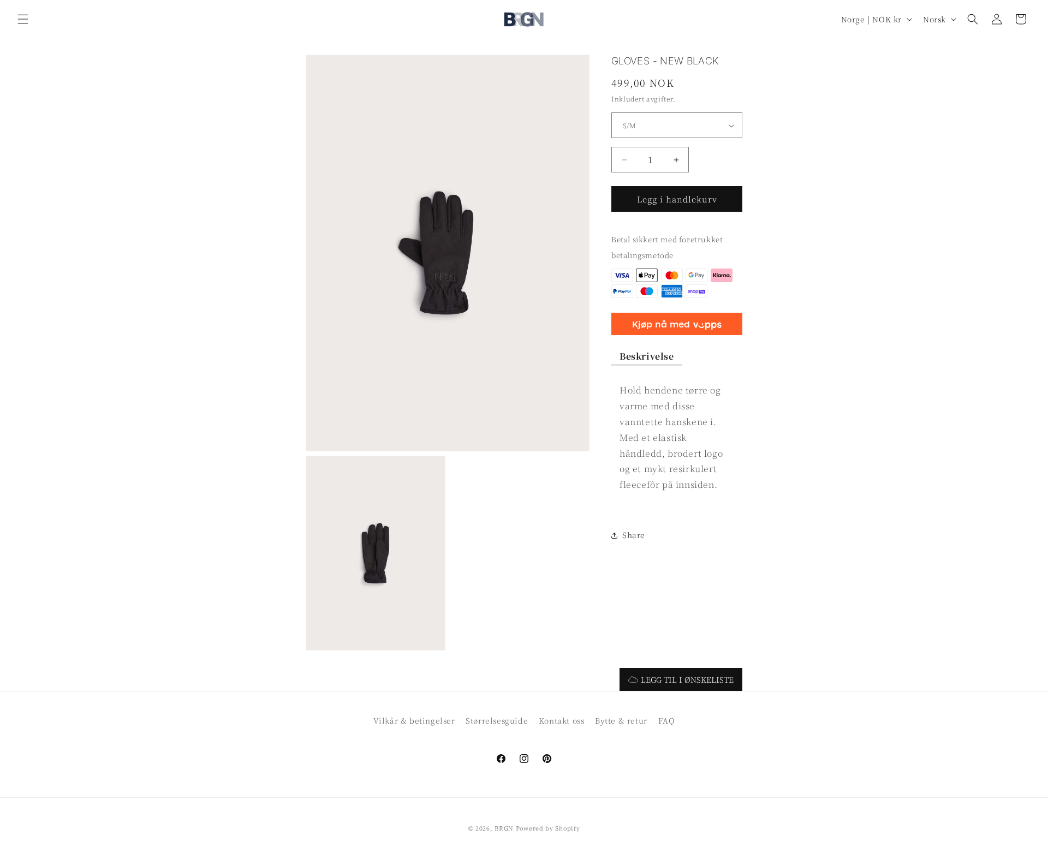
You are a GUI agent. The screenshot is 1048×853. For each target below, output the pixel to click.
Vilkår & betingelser (414, 720)
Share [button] (633, 535)
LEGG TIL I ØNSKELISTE (687, 679)
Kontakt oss (562, 720)
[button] (23, 19)
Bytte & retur (621, 720)
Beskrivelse (647, 356)
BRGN (504, 828)
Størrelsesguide (497, 720)
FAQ (666, 720)
